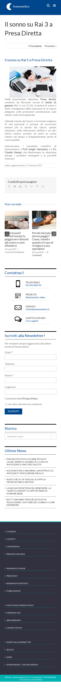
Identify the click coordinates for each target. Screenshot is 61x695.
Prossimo (50, 45)
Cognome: (10, 386)
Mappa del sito (14, 613)
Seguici (10, 649)
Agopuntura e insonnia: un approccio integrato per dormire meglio (30, 472)
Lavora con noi (14, 628)
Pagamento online (16, 568)
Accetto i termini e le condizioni (25, 404)
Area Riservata (14, 620)
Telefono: (10, 363)
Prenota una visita (16, 554)
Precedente (35, 45)
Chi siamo (11, 531)
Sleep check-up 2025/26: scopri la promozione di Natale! (26, 480)
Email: (9, 352)
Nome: (9, 375)
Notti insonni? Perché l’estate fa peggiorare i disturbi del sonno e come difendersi (16, 239)
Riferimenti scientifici (17, 583)
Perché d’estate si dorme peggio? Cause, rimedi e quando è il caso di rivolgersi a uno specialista (42, 240)
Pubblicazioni (13, 591)
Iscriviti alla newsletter (19, 642)
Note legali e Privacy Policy (20, 605)
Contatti (11, 539)
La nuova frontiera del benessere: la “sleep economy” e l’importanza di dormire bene (29, 491)
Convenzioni (13, 546)
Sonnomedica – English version (22, 664)
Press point (12, 576)
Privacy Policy (30, 398)
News (9, 657)
